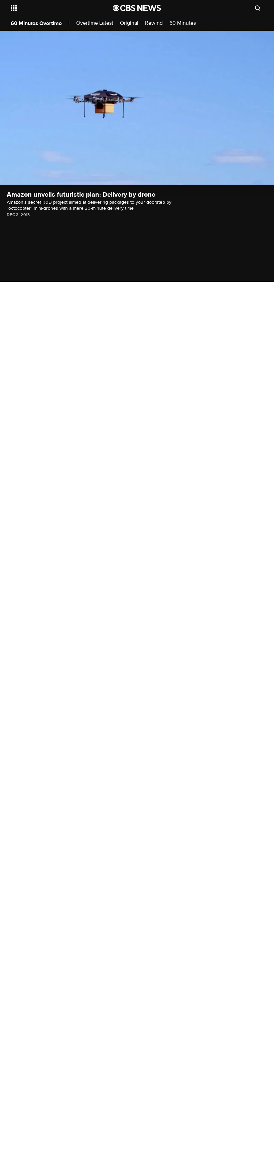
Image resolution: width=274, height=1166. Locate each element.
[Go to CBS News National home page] (137, 8)
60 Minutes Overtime (36, 23)
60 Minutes (182, 23)
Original (129, 23)
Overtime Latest (94, 23)
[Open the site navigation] (53, 8)
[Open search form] (258, 8)
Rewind (154, 23)
